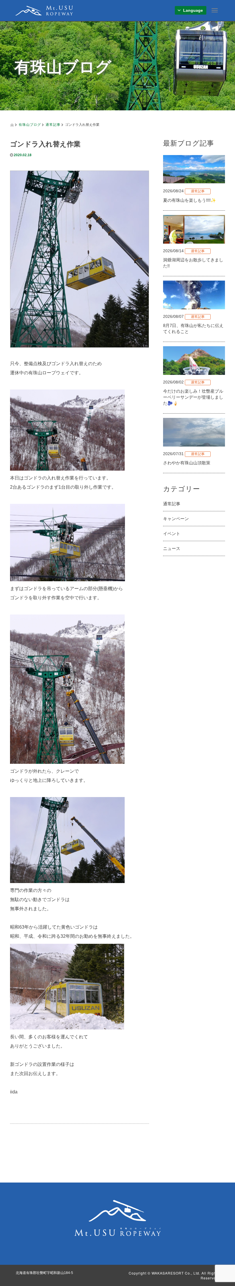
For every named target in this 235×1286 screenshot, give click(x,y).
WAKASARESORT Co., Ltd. (176, 1273)
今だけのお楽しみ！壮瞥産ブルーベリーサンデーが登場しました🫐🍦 (193, 397)
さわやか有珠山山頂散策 (186, 462)
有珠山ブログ (30, 124)
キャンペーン (176, 518)
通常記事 (53, 124)
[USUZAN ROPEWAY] (44, 9)
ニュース (171, 548)
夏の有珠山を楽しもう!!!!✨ (189, 200)
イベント (171, 533)
